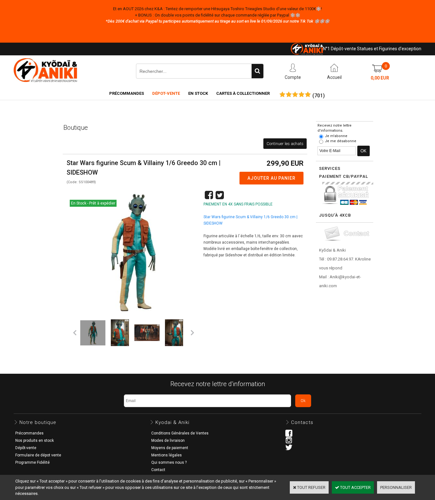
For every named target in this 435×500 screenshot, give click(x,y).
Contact (158, 470)
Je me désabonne (340, 141)
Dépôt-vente (25, 448)
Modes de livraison (168, 440)
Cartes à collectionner (243, 93)
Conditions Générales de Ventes (180, 433)
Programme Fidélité (32, 462)
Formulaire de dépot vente (38, 455)
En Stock (198, 93)
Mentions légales (166, 455)
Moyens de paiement (169, 448)
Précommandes (126, 93)
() (318, 96)
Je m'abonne (336, 136)
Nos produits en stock (34, 440)
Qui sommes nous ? (169, 462)
